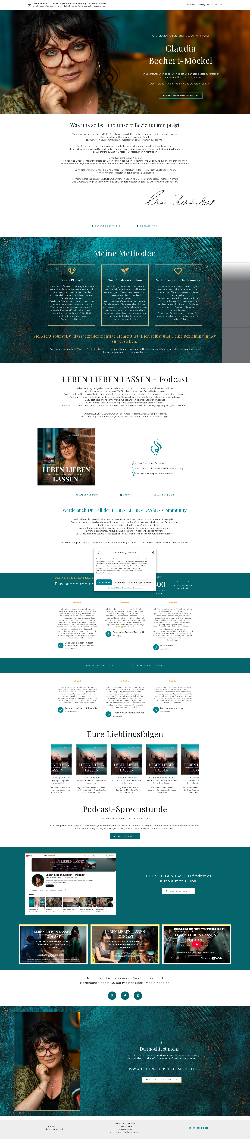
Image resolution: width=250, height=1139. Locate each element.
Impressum (137, 588)
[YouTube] (206, 1128)
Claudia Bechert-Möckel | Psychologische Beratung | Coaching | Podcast (70, 3)
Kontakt (218, 5)
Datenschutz (127, 588)
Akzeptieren (104, 582)
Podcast (210, 5)
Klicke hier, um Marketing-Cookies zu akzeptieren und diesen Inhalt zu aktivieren (53, 944)
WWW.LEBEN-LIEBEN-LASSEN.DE (92, 349)
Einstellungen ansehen (140, 582)
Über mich (190, 5)
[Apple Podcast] (194, 1128)
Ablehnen (120, 582)
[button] (152, 552)
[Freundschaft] (167, 769)
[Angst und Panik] (62, 769)
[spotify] (190, 1128)
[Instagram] (198, 1128)
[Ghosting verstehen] (97, 769)
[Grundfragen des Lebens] (132, 769)
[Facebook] (202, 1128)
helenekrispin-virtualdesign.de (127, 1132)
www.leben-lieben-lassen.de (162, 1068)
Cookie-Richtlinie (114, 588)
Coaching (201, 5)
